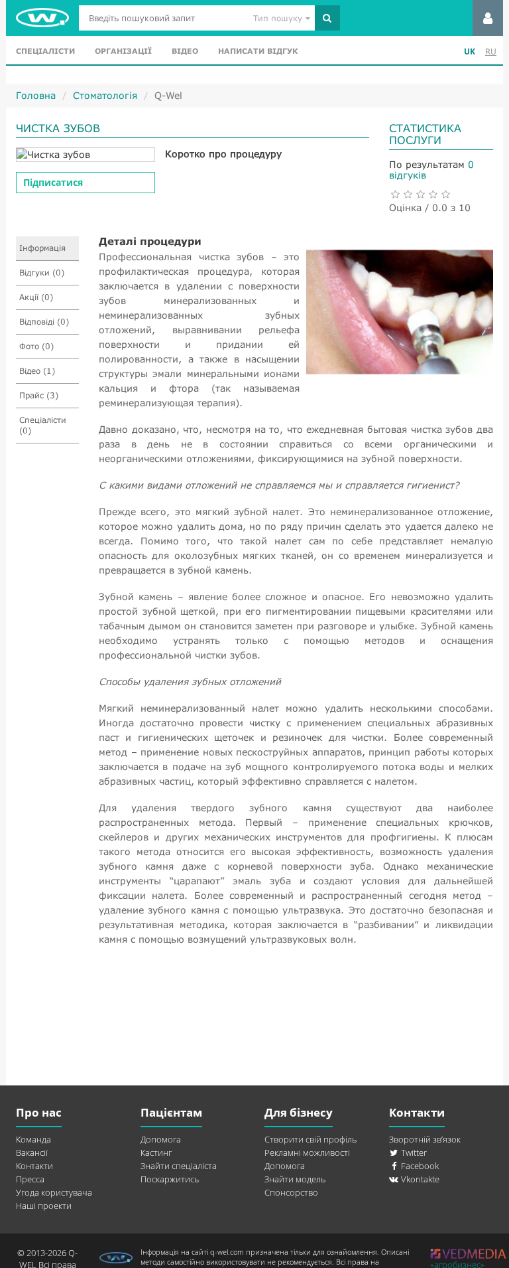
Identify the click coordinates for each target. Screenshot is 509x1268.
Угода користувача (54, 1192)
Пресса (30, 1179)
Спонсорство (291, 1192)
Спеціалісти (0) (42, 425)
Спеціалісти (45, 50)
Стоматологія (105, 95)
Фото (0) (36, 346)
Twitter (413, 1152)
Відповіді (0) (44, 322)
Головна (36, 95)
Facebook (419, 1166)
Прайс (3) (38, 395)
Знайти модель (294, 1179)
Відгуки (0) (41, 272)
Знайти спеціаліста (179, 1166)
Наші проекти (44, 1206)
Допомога (161, 1139)
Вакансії (32, 1152)
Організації (123, 50)
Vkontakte (419, 1179)
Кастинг (156, 1152)
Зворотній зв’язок (425, 1139)
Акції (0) (36, 297)
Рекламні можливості (307, 1152)
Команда (33, 1139)
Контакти (34, 1166)
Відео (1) (37, 371)
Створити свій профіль (310, 1139)
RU (490, 51)
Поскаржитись (170, 1179)
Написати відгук (258, 50)
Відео (185, 50)
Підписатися (53, 182)
